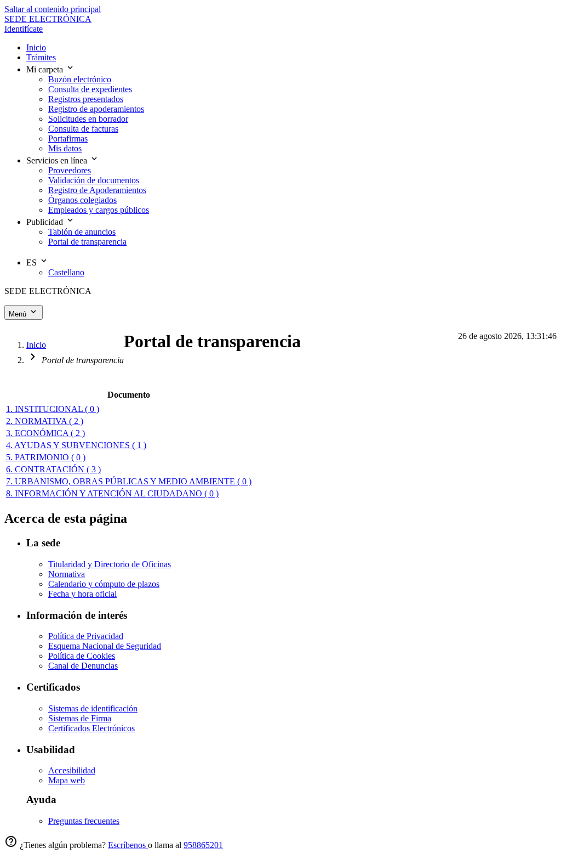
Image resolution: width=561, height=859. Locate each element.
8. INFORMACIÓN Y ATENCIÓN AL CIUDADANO (112, 493)
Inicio (36, 344)
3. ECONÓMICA (45, 433)
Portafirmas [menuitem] (68, 138)
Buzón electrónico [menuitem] (79, 79)
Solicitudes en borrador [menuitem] (88, 118)
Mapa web (66, 780)
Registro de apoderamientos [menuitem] (96, 109)
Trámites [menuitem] (41, 57)
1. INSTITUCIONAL (52, 409)
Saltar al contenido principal (52, 9)
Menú (18, 314)
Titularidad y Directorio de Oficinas (109, 564)
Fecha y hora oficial (82, 593)
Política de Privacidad (85, 636)
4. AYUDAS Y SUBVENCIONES (76, 445)
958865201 (203, 845)
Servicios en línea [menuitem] (57, 160)
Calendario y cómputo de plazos (103, 584)
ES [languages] (32, 262)
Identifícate (23, 28)
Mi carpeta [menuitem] (45, 69)
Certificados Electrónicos (91, 728)
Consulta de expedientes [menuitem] (90, 89)
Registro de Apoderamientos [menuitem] (97, 190)
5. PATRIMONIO (45, 457)
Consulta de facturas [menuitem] (83, 128)
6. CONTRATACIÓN (53, 469)
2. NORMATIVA (44, 421)
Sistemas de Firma (79, 718)
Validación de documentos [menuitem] (93, 180)
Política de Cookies (81, 655)
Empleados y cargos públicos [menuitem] (98, 209)
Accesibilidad (71, 770)
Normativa (66, 574)
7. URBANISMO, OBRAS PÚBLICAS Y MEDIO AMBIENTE (128, 481)
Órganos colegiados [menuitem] (82, 200)
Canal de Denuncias (83, 665)
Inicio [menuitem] (36, 47)
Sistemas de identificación (93, 708)
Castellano (66, 272)
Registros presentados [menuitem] (85, 99)
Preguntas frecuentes (83, 821)
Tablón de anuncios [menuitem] (82, 231)
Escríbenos (128, 845)
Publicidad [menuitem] (45, 222)
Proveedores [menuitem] (69, 170)
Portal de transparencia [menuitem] (87, 241)
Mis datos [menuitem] (65, 148)
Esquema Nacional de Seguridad (104, 646)
